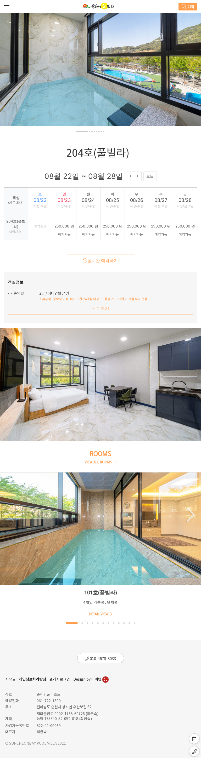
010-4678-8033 (102, 658)
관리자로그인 (59, 679)
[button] (82, 131)
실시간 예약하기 (102, 260)
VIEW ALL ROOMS (99, 461)
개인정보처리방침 (32, 679)
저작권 (10, 679)
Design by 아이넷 (87, 679)
